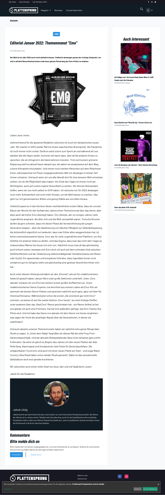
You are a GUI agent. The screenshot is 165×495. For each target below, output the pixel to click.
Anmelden (16, 454)
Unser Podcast (24, 2)
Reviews (58, 10)
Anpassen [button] (7, 489)
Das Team (12, 2)
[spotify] (155, 2)
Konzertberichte (74, 10)
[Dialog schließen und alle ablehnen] (158, 483)
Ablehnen (137, 489)
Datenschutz (82, 479)
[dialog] (81, 487)
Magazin (45, 10)
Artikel (56, 34)
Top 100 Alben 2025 (39, 2)
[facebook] (148, 2)
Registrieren (36, 454)
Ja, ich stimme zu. (150, 489)
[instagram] (152, 2)
